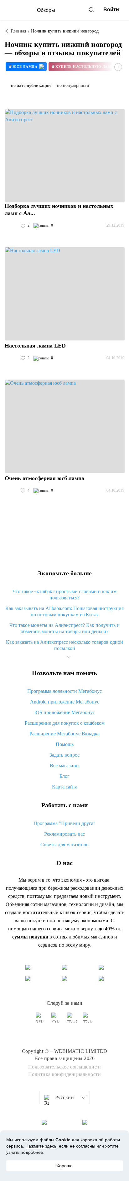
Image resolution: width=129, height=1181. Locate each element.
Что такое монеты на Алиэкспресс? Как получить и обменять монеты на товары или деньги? (64, 628)
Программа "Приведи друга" (64, 823)
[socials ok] (56, 1020)
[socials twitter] (72, 1020)
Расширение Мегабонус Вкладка (64, 733)
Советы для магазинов (64, 844)
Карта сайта (64, 786)
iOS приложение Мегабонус (64, 712)
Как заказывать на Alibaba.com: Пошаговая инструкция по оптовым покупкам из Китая (64, 611)
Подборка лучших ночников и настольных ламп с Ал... (59, 209)
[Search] (91, 9)
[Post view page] (65, 156)
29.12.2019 (115, 225)
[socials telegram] (88, 1020)
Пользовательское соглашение (62, 1066)
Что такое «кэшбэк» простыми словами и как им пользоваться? (64, 594)
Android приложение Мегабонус (64, 701)
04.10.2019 (115, 358)
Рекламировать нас (64, 834)
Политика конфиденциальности (64, 1074)
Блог (64, 776)
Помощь (65, 744)
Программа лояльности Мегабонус (64, 691)
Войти (111, 9)
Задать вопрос (64, 755)
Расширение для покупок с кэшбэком (65, 723)
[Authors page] (11, 226)
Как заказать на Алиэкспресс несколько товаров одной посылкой (64, 645)
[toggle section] (68, 657)
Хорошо (64, 1165)
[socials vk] (41, 1020)
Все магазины (65, 765)
